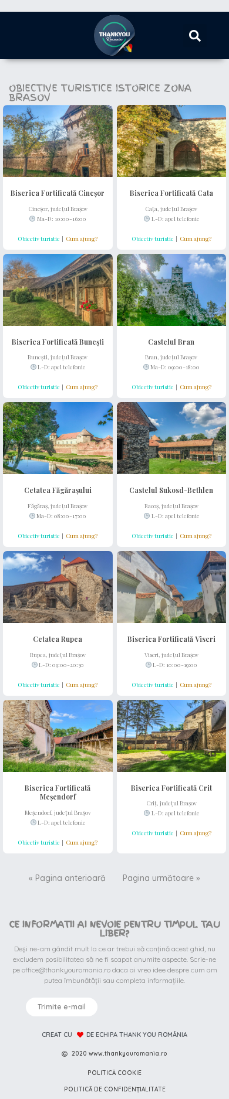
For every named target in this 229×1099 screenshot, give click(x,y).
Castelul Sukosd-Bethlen (171, 490)
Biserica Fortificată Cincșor (58, 193)
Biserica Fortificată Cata (171, 193)
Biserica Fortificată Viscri (171, 639)
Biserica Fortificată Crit (171, 787)
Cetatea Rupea (57, 639)
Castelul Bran (171, 341)
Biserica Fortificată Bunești (58, 341)
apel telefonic (182, 219)
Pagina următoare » (161, 878)
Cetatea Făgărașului (58, 490)
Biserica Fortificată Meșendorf (57, 792)
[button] (195, 35)
